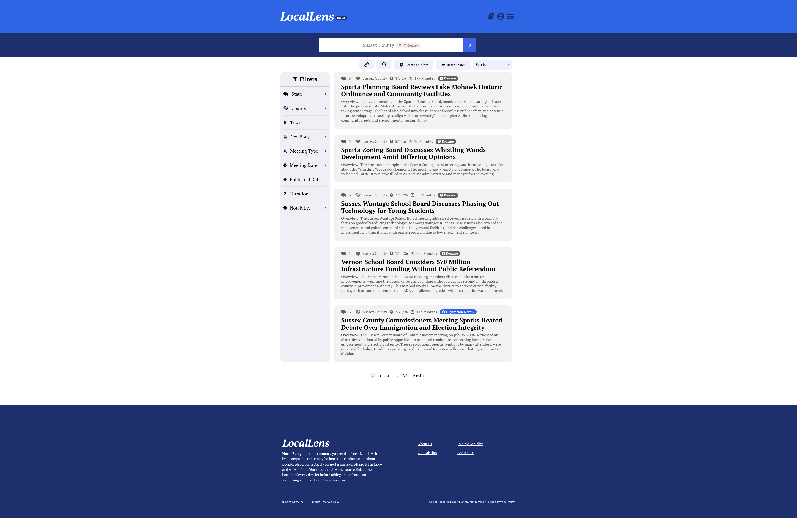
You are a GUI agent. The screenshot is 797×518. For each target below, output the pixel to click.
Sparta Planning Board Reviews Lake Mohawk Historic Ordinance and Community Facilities (421, 90)
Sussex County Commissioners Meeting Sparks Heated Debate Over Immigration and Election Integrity (421, 324)
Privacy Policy (506, 502)
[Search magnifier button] (469, 45)
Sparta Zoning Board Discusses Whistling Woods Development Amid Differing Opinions (413, 153)
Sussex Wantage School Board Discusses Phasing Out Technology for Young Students (420, 207)
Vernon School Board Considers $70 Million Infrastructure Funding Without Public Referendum (418, 265)
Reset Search (456, 64)
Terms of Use (482, 502)
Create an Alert (417, 64)
